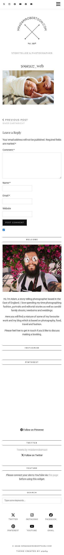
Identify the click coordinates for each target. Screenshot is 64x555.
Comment (9, 149)
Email (6, 195)
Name (6, 182)
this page (53, 475)
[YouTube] (20, 4)
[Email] (31, 4)
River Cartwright (15, 121)
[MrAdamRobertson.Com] (32, 25)
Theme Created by (32, 551)
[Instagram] (9, 4)
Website (7, 208)
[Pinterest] (15, 4)
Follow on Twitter (33, 455)
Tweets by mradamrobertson (32, 449)
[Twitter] (4, 4)
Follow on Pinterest (33, 429)
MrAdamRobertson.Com (36, 546)
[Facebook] (26, 4)
